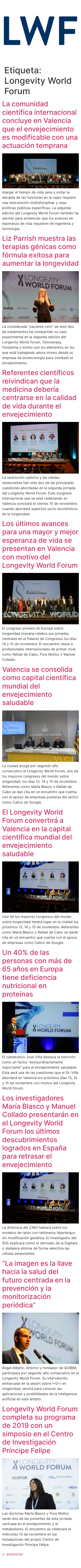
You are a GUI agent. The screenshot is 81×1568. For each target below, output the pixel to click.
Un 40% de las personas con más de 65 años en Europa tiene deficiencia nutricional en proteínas (37, 973)
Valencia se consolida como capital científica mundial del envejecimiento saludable (39, 686)
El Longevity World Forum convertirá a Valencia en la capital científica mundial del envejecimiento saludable (37, 833)
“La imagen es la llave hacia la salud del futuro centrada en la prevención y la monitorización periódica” (37, 1284)
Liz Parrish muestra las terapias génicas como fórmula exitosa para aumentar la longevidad (40, 250)
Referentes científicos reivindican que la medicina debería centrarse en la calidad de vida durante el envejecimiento (39, 393)
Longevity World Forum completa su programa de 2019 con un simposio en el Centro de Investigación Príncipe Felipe (40, 1430)
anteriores (12, 1554)
